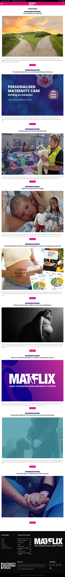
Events (3, 540)
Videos (19, 544)
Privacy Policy (4, 545)
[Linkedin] (60, 565)
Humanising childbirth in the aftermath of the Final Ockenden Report (33, 415)
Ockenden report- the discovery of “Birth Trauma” (32, 473)
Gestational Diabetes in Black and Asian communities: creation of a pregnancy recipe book (32, 246)
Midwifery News (36, 129)
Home (3, 538)
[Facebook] (50, 565)
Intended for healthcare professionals (19, 0)
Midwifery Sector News (36, 11)
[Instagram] (57, 565)
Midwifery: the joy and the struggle (32, 188)
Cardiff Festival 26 (21, 551)
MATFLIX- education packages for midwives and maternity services (32, 357)
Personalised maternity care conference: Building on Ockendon (33, 72)
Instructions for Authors (6, 547)
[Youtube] (50, 568)
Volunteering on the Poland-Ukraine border (33, 131)
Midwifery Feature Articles (28, 11)
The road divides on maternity (32, 13)
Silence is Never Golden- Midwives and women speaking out (32, 305)
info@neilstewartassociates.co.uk (27, 568)
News (3, 542)
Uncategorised (21, 542)
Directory (3, 544)
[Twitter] (53, 565)
